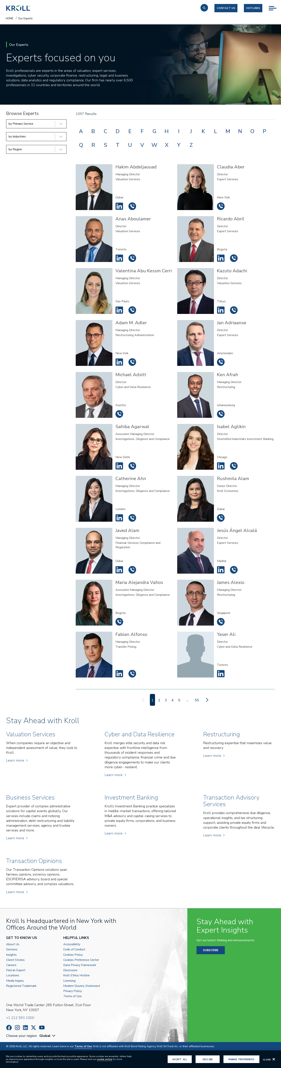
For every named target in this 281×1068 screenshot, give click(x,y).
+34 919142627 (234, 570)
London (120, 509)
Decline (208, 1059)
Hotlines (253, 8)
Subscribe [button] (210, 950)
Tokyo (221, 301)
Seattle (120, 405)
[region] (140, 1059)
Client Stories (15, 960)
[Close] (273, 1059)
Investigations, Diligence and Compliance (142, 439)
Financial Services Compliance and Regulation (137, 545)
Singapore (223, 613)
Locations (12, 975)
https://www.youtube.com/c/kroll (42, 1027)
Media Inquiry (15, 981)
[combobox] (47, 1035)
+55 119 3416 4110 (132, 310)
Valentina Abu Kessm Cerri (119, 310)
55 (197, 700)
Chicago (222, 457)
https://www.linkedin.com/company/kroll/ (25, 1027)
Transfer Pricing (125, 647)
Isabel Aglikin (221, 466)
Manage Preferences (241, 1059)
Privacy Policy (72, 991)
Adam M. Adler (119, 362)
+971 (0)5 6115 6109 (132, 206)
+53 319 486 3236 (119, 622)
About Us (12, 944)
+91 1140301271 (132, 466)
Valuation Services (127, 179)
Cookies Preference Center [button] (81, 960)
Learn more (15, 760)
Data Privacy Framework (79, 965)
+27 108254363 (221, 414)
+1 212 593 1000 (20, 1017)
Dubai (119, 197)
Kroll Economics (227, 491)
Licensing (69, 981)
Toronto (121, 249)
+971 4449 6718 (132, 570)
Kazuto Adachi (221, 310)
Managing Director (127, 174)
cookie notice (104, 1059)
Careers (11, 965)
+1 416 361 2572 (132, 258)
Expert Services (227, 179)
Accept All (179, 1059)
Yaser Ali (221, 674)
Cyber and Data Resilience (133, 387)
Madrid (221, 561)
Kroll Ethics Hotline (76, 975)
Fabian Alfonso (119, 674)
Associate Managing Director (134, 434)
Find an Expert (15, 970)
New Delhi (122, 457)
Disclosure (70, 970)
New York (223, 197)
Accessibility (71, 944)
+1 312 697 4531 (234, 466)
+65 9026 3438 (221, 622)
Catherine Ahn (119, 518)
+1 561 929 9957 (221, 206)
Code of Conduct (74, 949)
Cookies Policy (73, 955)
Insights (11, 955)
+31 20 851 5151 (221, 362)
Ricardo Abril (221, 258)
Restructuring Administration (134, 335)
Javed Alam (119, 570)
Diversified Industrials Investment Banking (245, 439)
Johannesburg (226, 405)
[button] (204, 8)
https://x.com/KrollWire (33, 1027)
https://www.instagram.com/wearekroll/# (17, 1027)
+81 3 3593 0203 (234, 310)
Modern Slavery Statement (81, 986)
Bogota (222, 249)
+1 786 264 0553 (132, 674)
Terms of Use (72, 996)
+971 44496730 (221, 518)
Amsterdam (225, 353)
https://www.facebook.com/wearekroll (9, 1027)
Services (11, 949)
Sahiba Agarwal (119, 466)
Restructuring (226, 387)
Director (222, 174)
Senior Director (227, 486)
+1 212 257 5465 (132, 362)
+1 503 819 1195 (119, 414)
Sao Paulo (122, 301)
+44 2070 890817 (132, 518)
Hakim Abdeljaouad (119, 206)
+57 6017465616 (234, 258)
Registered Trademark (21, 986)
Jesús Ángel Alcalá (221, 570)
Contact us (226, 8)
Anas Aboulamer (119, 258)
